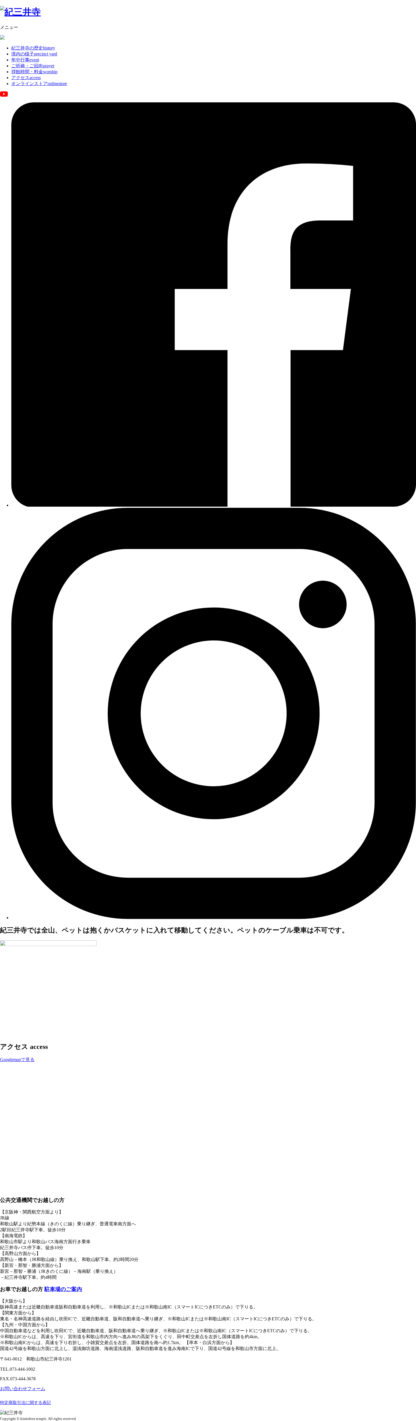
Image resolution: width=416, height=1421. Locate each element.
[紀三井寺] (20, 12)
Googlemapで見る (17, 1059)
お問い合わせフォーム (22, 1388)
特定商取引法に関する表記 (25, 1402)
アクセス (26, 77)
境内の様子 (34, 53)
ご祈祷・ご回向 (32, 65)
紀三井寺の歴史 (33, 48)
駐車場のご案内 (63, 1289)
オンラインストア (39, 83)
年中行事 (25, 59)
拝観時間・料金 (34, 71)
